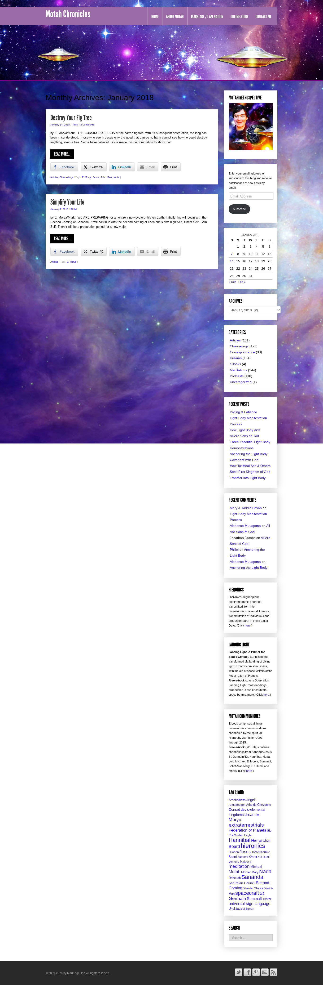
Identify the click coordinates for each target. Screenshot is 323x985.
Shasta (258, 888)
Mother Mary (249, 872)
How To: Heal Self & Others (250, 466)
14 (232, 261)
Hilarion (234, 852)
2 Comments (87, 124)
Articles (54, 177)
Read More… (62, 154)
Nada (116, 177)
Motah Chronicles (68, 14)
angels (251, 800)
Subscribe (239, 209)
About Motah (175, 16)
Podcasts (237, 376)
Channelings (66, 177)
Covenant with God (244, 460)
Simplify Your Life (67, 202)
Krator (253, 857)
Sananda (252, 877)
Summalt (254, 898)
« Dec (232, 282)
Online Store (239, 16)
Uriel (232, 908)
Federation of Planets (247, 830)
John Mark (106, 177)
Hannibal (239, 840)
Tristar (266, 899)
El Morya (87, 177)
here (248, 625)
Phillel (75, 124)
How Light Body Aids (245, 430)
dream (250, 814)
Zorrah (250, 908)
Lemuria (234, 861)
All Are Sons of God (244, 436)
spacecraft (247, 893)
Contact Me (263, 16)
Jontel (255, 852)
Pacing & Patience (243, 412)
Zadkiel (240, 908)
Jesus (96, 177)
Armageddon (237, 804)
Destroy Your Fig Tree (71, 117)
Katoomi (242, 857)
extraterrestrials (246, 825)
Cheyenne (264, 804)
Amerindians (237, 800)
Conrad (234, 809)
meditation (239, 866)
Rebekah (235, 878)
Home (155, 16)
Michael (256, 867)
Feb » (242, 282)
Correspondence (242, 352)
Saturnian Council (242, 883)
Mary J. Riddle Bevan (246, 508)
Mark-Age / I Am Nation (207, 16)
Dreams (236, 358)
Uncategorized (241, 382)
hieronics (253, 845)
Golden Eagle (243, 835)
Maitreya (245, 861)
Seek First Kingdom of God (250, 472)
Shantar (248, 888)
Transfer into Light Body (248, 478)
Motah (234, 871)
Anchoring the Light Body (248, 454)
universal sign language (249, 903)
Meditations (238, 370)
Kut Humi (264, 857)
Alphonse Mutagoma (245, 526)
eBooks (235, 364)
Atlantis (251, 804)
